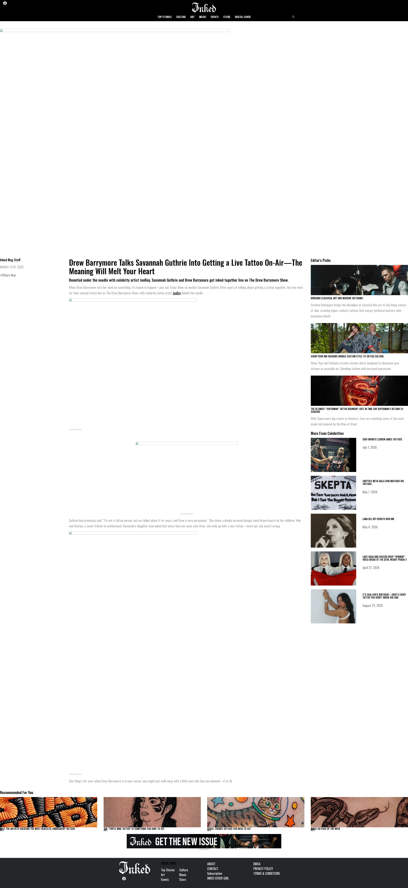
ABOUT (211, 863)
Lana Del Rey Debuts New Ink (378, 519)
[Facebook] (5, 3)
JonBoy (177, 293)
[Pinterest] (18, 3)
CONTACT (212, 868)
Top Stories (164, 17)
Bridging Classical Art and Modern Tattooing (337, 298)
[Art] (48, 812)
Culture (181, 17)
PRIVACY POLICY (263, 868)
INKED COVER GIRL (218, 878)
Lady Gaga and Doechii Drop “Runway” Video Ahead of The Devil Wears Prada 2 (385, 558)
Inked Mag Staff (10, 259)
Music (202, 17)
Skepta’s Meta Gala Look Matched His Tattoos (383, 482)
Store (226, 17)
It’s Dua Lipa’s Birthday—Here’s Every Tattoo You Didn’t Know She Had (384, 596)
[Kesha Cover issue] (204, 840)
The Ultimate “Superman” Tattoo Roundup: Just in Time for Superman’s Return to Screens (357, 410)
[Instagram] (14, 3)
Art (192, 17)
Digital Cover (243, 17)
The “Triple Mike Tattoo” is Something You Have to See (134, 829)
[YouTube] (27, 3)
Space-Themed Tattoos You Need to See (229, 829)
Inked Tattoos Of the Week (325, 829)
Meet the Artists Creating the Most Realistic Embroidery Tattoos (37, 829)
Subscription (214, 873)
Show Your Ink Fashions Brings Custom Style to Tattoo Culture (347, 356)
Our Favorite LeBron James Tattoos (382, 439)
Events (215, 17)
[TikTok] (22, 3)
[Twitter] (9, 3)
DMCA (256, 863)
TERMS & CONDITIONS (266, 873)
